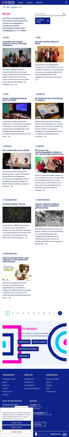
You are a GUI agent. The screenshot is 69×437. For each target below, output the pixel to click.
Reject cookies (16, 427)
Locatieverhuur (29, 382)
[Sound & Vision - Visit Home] (5, 2)
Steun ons (6, 385)
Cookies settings (16, 432)
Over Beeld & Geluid (9, 379)
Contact (5, 388)
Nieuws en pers (7, 391)
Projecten (49, 385)
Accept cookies (16, 422)
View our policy (19, 419)
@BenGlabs (9, 30)
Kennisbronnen (51, 391)
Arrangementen (29, 379)
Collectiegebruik (29, 385)
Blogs (47, 388)
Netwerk (48, 382)
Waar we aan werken (52, 379)
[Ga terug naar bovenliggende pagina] (4, 7)
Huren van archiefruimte (32, 388)
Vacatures (6, 394)
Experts (5, 382)
